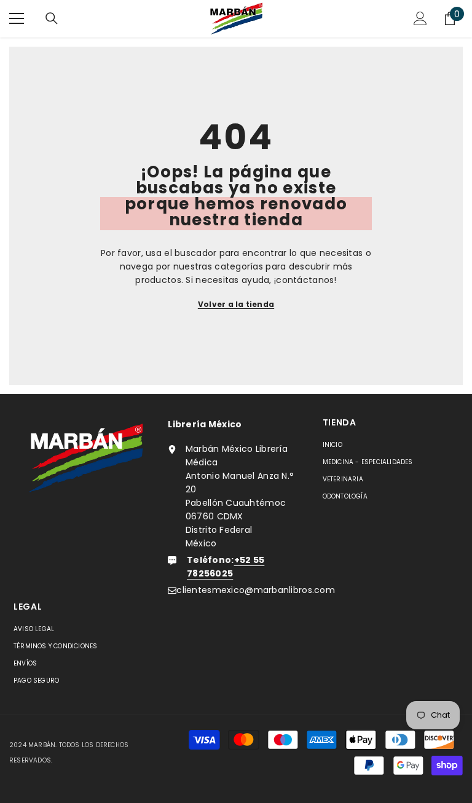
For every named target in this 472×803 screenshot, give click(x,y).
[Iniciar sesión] (420, 18)
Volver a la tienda (236, 304)
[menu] (16, 18)
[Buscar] (51, 18)
